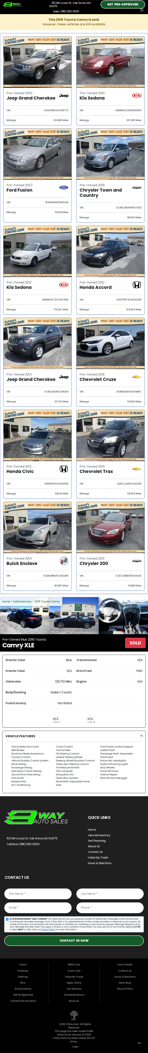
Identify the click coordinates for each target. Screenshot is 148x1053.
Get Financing (97, 841)
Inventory (23, 970)
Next (129, 615)
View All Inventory (99, 835)
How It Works (125, 964)
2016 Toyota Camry (47, 601)
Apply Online (74, 982)
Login (75, 1046)
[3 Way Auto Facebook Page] (8, 857)
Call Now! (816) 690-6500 (22, 844)
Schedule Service (74, 994)
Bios (22, 982)
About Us (94, 846)
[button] (74, 762)
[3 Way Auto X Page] (16, 857)
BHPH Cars (74, 964)
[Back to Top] (139, 1044)
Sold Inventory (22, 601)
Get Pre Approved (23, 994)
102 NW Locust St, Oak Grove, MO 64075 (31, 838)
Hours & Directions (99, 863)
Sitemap (23, 976)
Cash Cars (74, 970)
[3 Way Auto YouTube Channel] (24, 857)
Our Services (74, 988)
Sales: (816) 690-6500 (65, 11)
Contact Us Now (74, 941)
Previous (18, 615)
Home (6, 601)
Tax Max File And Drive (23, 1001)
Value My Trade (98, 857)
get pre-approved (123, 4)
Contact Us (95, 852)
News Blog (125, 982)
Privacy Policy (48, 929)
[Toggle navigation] (142, 10)
